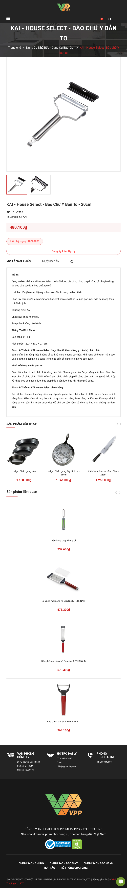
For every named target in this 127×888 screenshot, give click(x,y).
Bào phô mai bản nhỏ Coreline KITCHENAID (63, 661)
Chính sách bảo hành (98, 863)
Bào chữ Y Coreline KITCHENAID (63, 721)
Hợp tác (49, 867)
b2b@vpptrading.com (66, 766)
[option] (63, 114)
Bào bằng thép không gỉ (63, 540)
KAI (25, 216)
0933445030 (66, 758)
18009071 (29, 770)
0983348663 (106, 762)
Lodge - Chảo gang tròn (24, 471)
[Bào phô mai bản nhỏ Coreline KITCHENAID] (63, 639)
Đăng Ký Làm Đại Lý (63, 251)
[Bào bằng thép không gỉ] (63, 519)
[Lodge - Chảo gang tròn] (23, 449)
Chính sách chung (31, 863)
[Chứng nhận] (58, 844)
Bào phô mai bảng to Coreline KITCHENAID (63, 601)
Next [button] (120, 424)
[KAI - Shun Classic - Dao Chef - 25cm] (103, 449)
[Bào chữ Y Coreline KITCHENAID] (63, 700)
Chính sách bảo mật (64, 863)
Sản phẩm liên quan (21, 492)
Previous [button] (117, 424)
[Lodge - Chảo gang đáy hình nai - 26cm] (63, 449)
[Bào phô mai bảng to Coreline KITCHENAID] (63, 579)
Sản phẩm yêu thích (21, 423)
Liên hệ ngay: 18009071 (25, 241)
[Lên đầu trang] (5, 872)
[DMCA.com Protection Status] (77, 844)
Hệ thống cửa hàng (74, 867)
